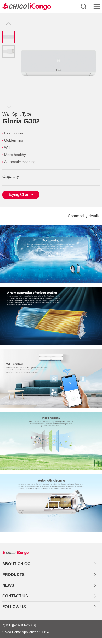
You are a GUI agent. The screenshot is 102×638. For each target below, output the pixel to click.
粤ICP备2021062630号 (19, 625)
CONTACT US (15, 596)
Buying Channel (20, 194)
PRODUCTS (13, 574)
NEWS (8, 585)
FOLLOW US (14, 606)
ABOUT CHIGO (16, 563)
